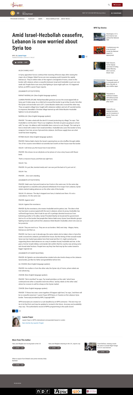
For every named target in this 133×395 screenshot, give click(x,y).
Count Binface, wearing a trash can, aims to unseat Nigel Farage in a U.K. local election (107, 346)
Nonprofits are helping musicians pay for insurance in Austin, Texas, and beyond (112, 113)
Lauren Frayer (22, 56)
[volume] (18, 13)
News (40, 19)
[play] (12, 13)
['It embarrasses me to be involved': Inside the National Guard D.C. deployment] (99, 50)
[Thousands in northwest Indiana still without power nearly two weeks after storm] (99, 97)
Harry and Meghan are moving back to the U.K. (26, 344)
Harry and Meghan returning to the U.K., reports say (64, 344)
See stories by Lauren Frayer (33, 323)
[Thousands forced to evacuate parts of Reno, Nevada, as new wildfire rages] (99, 83)
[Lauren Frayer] (16, 321)
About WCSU (65, 19)
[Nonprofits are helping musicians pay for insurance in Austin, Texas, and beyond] (99, 112)
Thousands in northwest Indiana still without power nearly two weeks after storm (112, 98)
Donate (118, 5)
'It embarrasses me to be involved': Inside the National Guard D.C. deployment (112, 51)
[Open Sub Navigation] (26, 19)
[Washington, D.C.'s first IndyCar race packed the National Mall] (99, 37)
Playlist (31, 19)
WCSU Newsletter (52, 19)
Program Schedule (17, 19)
